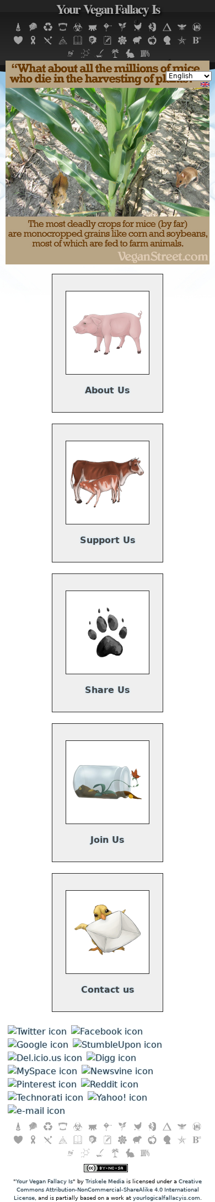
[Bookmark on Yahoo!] (117, 1097)
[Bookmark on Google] (38, 1044)
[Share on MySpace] (42, 1071)
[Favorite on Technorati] (45, 1097)
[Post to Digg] (111, 1058)
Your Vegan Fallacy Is (107, 10)
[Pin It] (42, 1084)
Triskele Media (105, 1181)
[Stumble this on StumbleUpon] (117, 1044)
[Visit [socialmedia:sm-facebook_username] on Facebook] (107, 1031)
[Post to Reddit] (109, 1084)
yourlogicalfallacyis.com (166, 1198)
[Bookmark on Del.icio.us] (45, 1058)
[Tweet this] (37, 1031)
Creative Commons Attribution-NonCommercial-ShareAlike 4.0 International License (108, 1189)
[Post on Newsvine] (117, 1071)
